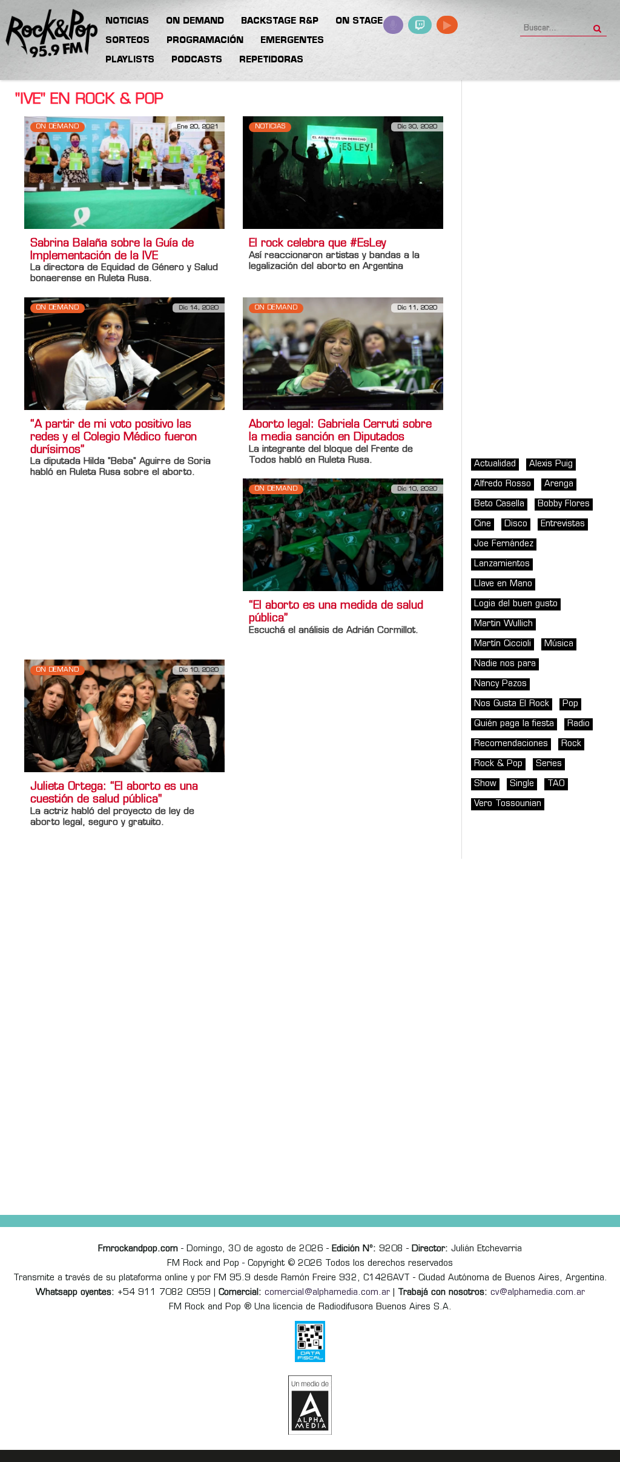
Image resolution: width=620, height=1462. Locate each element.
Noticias (270, 127)
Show (485, 784)
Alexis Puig (551, 464)
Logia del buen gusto (516, 604)
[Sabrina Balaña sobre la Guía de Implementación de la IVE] (124, 172)
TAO (556, 784)
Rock (571, 744)
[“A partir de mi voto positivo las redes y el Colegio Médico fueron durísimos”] (124, 353)
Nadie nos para (505, 664)
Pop (570, 704)
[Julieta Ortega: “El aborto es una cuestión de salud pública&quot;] (124, 716)
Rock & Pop (498, 764)
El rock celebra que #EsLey (317, 244)
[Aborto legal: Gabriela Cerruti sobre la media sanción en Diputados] (343, 353)
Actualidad (495, 464)
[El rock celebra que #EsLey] (343, 172)
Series (549, 764)
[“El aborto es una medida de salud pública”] (343, 534)
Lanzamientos (502, 564)
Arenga (558, 484)
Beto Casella (499, 504)
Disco (515, 524)
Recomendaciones (511, 744)
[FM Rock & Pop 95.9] (48, 34)
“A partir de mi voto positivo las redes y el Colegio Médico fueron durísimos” (113, 438)
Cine (482, 524)
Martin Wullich (503, 624)
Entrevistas (563, 524)
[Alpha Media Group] (310, 1405)
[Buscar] (597, 25)
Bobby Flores (564, 504)
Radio (578, 724)
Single (522, 784)
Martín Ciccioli (502, 644)
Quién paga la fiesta (514, 724)
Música (558, 644)
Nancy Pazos (500, 684)
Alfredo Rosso (502, 484)
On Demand (57, 127)
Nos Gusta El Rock (511, 704)
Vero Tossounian (507, 804)
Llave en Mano (503, 584)
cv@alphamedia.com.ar (537, 1292)
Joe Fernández (503, 544)
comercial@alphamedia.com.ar (327, 1292)
